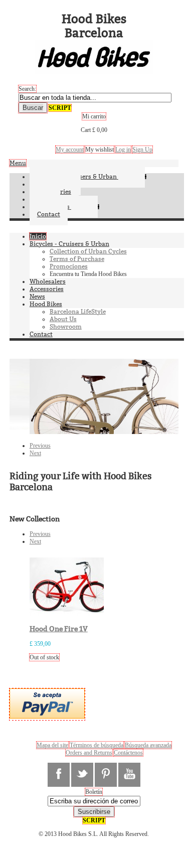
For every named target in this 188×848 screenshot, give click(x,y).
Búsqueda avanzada (148, 745)
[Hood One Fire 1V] (72, 613)
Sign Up (142, 149)
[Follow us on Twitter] (82, 775)
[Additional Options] (47, 716)
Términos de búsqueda (96, 745)
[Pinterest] (106, 775)
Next (35, 453)
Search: (27, 88)
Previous (40, 445)
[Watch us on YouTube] (129, 775)
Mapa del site (52, 745)
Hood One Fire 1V (59, 629)
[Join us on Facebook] (59, 775)
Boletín (93, 791)
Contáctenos (128, 752)
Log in (123, 149)
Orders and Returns (89, 752)
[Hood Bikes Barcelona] (94, 70)
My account (70, 149)
